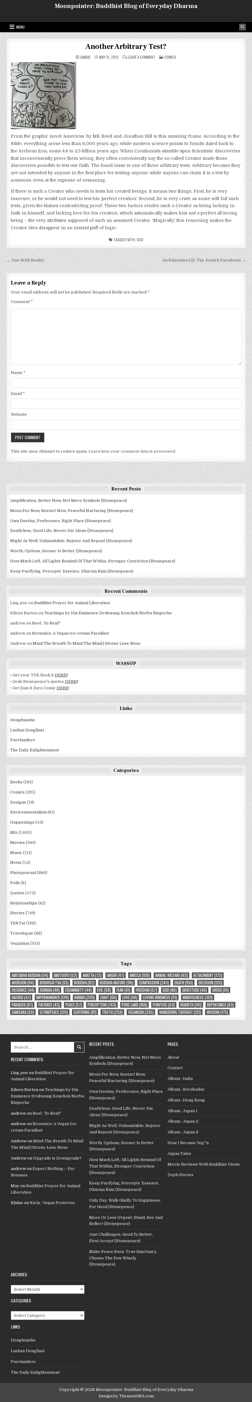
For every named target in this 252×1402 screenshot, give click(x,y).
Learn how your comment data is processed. (132, 451)
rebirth (191, 1005)
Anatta (92, 975)
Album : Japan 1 (182, 1111)
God (140, 239)
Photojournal (23, 872)
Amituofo (65, 975)
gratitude (194, 990)
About (173, 1057)
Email (18, 393)
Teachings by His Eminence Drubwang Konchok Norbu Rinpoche (108, 613)
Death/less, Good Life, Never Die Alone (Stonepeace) (61, 530)
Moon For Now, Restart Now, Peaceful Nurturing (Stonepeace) (71, 510)
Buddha (84, 983)
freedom (146, 990)
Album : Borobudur (186, 1089)
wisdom (217, 1012)
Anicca (140, 975)
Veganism (19, 943)
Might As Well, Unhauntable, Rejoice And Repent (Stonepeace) (71, 540)
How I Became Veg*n (188, 1142)
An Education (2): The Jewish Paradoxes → (204, 260)
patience (49, 1005)
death (184, 983)
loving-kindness (160, 997)
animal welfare (171, 975)
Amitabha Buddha (30, 975)
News (16, 862)
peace (73, 1005)
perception (102, 1005)
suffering (84, 1012)
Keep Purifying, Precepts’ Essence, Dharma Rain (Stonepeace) (71, 571)
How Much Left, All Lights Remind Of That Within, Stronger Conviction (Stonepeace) (92, 561)
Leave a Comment (141, 57)
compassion (154, 983)
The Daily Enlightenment (34, 750)
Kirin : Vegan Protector (52, 1202)
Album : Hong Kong (186, 1100)
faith (130, 239)
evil (104, 990)
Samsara (23, 1012)
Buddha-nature (116, 983)
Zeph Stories (180, 1174)
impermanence (52, 997)
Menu (20, 27)
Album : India (180, 1078)
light (108, 997)
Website (19, 414)
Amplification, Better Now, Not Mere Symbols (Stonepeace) (68, 500)
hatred (21, 997)
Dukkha (50, 990)
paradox (22, 1005)
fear (123, 990)
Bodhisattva (54, 983)
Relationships (23, 903)
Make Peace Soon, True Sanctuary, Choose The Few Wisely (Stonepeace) (123, 1258)
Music (16, 852)
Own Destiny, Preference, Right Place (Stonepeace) (60, 520)
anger (115, 975)
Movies (17, 842)
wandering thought (180, 1012)
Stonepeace (54, 1012)
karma (84, 997)
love (129, 997)
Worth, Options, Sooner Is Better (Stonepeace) (56, 551)
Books (16, 782)
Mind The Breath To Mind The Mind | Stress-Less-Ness (86, 643)
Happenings (22, 822)
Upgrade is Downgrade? (57, 1158)
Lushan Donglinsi (27, 730)
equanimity (78, 990)
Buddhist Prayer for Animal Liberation (72, 603)
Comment (22, 301)
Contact (175, 1067)
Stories (17, 913)
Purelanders (22, 740)
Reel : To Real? (46, 623)
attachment (207, 975)
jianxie (85, 57)
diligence (23, 990)
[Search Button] (242, 27)
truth (112, 1012)
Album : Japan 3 (182, 1132)
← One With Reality (25, 260)
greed (220, 990)
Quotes (17, 893)
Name (18, 372)
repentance (220, 1005)
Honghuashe (22, 720)
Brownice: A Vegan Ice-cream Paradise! (70, 633)
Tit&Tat (17, 923)
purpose (164, 1005)
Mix (14, 832)
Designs (18, 802)
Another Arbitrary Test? (126, 46)
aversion (23, 983)
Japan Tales (179, 1153)
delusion (210, 983)
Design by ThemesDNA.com (126, 1396)
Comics (170, 57)
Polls (15, 882)
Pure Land (134, 1005)
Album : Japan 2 (182, 1121)
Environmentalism (28, 812)
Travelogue (21, 933)
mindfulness (198, 997)
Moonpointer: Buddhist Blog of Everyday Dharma (126, 6)
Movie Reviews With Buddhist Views (203, 1164)
